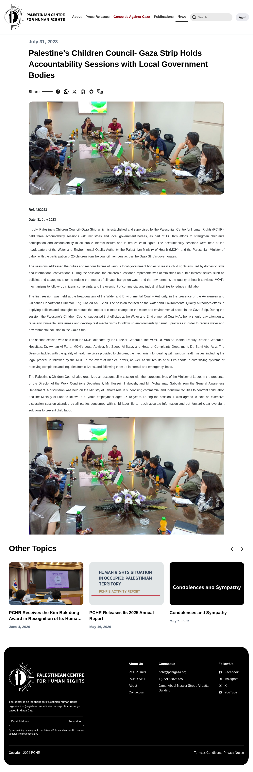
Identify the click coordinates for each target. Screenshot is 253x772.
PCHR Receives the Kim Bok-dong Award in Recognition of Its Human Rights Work (44, 616)
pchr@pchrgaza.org (172, 672)
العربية (242, 17)
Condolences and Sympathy (198, 612)
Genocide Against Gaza (131, 17)
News (181, 16)
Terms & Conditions (208, 752)
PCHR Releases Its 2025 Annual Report (121, 615)
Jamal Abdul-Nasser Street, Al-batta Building (184, 688)
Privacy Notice (234, 752)
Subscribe (74, 721)
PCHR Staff (137, 679)
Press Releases (98, 17)
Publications (164, 17)
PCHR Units (137, 672)
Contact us (136, 692)
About (77, 17)
